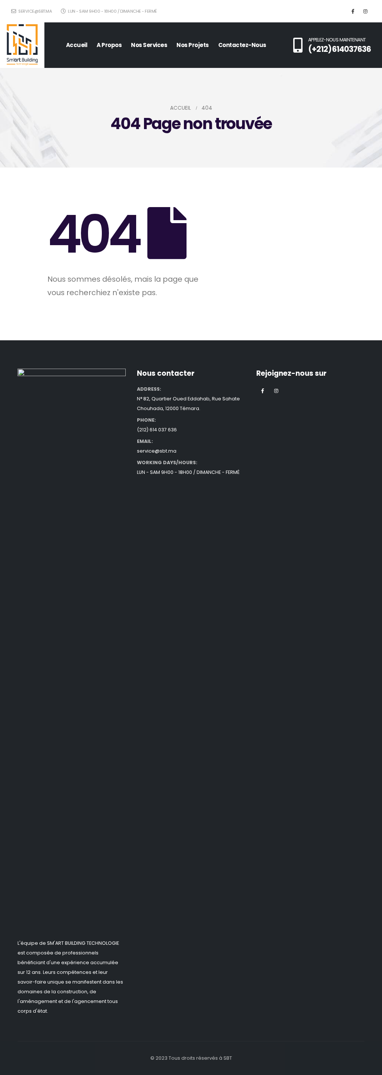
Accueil (77, 45)
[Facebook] (353, 11)
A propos (109, 45)
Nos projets (192, 45)
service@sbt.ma (35, 11)
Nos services (149, 45)
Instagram (276, 390)
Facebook (262, 390)
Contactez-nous (242, 45)
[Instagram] (365, 11)
